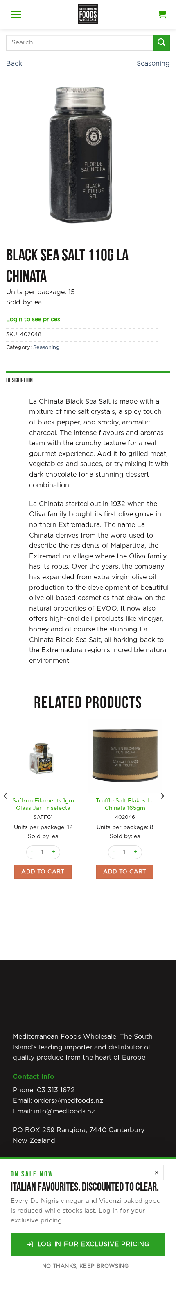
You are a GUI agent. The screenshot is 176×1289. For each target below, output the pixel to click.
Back (14, 63)
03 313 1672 (56, 1090)
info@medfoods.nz (64, 1111)
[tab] (88, 380)
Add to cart (43, 872)
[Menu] (16, 14)
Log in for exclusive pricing (94, 1244)
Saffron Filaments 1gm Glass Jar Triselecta (43, 804)
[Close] (157, 1172)
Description (19, 380)
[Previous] (6, 812)
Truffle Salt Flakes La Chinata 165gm (125, 804)
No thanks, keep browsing (85, 1266)
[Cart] (162, 14)
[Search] (161, 43)
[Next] (162, 812)
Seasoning (153, 63)
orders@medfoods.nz (68, 1101)
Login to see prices (33, 319)
